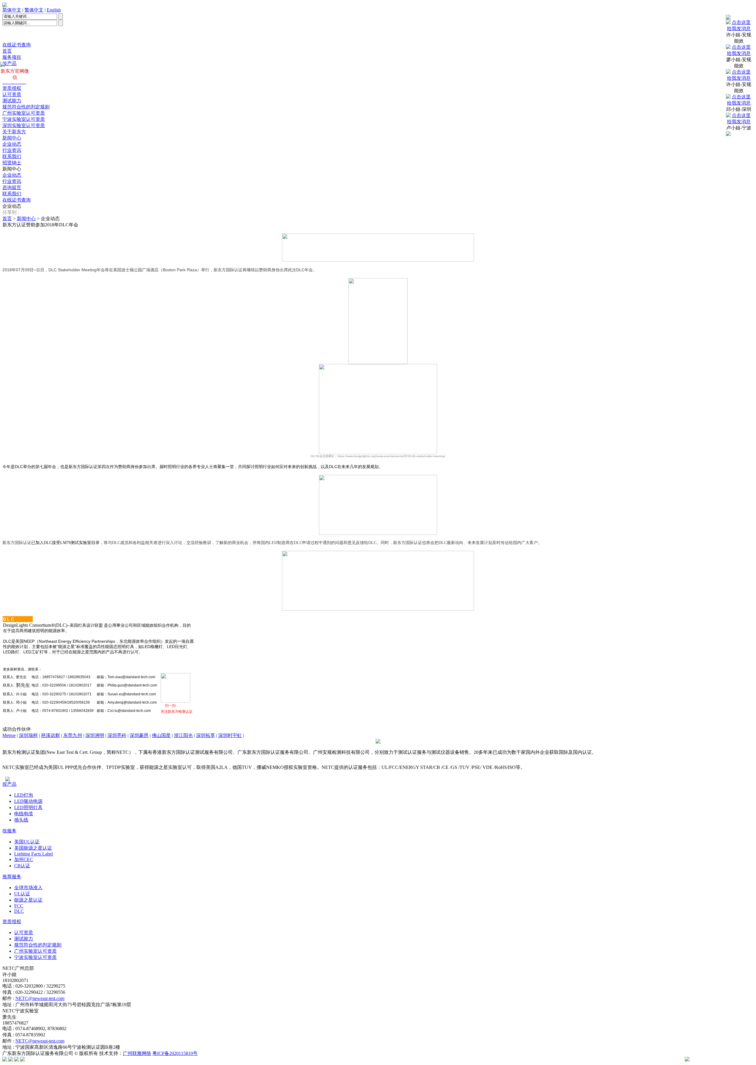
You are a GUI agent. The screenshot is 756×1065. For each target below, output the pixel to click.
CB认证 (22, 865)
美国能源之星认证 (33, 847)
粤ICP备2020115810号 (175, 1053)
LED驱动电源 (28, 801)
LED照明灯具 (28, 807)
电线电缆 (23, 813)
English (54, 9)
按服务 (9, 830)
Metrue (9, 735)
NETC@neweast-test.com (39, 998)
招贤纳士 (11, 162)
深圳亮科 (116, 735)
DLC (19, 911)
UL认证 (22, 893)
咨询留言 (11, 187)
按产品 (9, 784)
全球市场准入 (28, 887)
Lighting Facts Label (33, 853)
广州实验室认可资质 (23, 113)
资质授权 (11, 88)
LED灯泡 (23, 795)
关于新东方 (14, 131)
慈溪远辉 (50, 735)
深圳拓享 (205, 735)
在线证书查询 (16, 44)
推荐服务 (11, 876)
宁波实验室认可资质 (23, 119)
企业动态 (11, 144)
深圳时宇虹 (230, 735)
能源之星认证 (28, 899)
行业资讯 (11, 150)
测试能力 (11, 100)
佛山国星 (161, 735)
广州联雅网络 (137, 1053)
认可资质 (11, 94)
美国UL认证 (27, 841)
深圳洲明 (94, 735)
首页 (7, 50)
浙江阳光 (183, 735)
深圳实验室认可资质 (23, 125)
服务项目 (11, 57)
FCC (18, 905)
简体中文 (11, 9)
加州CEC (23, 859)
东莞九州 (72, 735)
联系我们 (11, 156)
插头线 (21, 819)
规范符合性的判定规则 (26, 106)
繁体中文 (34, 9)
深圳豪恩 (139, 735)
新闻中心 (11, 137)
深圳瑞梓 (28, 735)
